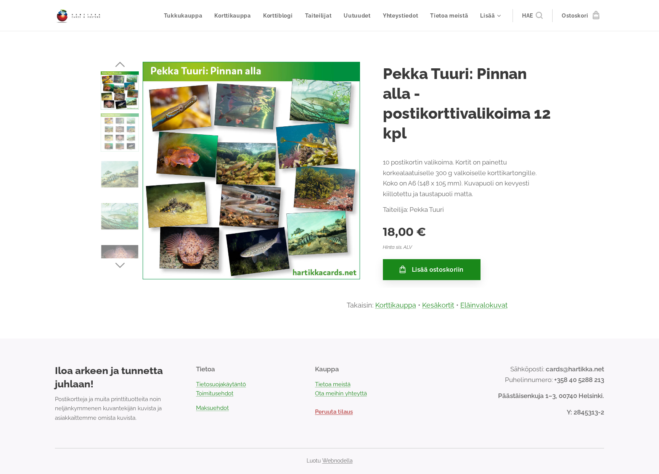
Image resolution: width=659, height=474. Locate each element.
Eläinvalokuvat (484, 305)
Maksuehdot (212, 408)
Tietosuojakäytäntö (221, 384)
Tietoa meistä (332, 384)
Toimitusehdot (214, 393)
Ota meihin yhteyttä (341, 393)
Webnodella (337, 461)
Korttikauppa (395, 305)
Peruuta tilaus (334, 411)
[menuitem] (185, 15)
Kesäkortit (438, 305)
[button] (532, 15)
